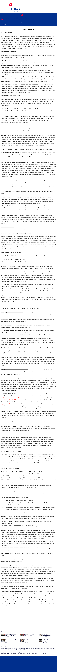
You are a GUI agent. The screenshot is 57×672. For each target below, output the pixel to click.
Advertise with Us (15, 656)
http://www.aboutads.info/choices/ (9, 397)
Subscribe (4, 24)
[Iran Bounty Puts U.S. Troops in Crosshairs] (41, 635)
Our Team (40, 21)
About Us (46, 21)
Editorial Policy (33, 21)
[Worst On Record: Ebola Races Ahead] (3, 640)
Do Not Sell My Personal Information (48, 656)
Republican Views (23, 21)
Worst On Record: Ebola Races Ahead (10, 640)
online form (19, 559)
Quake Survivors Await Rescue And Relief (29, 635)
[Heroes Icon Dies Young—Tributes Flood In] (22, 640)
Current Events (4, 631)
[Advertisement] (19, 618)
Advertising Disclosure (22, 656)
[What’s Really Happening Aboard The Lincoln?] (3, 635)
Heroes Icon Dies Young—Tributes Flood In (29, 640)
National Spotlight (14, 21)
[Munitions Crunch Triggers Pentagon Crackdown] (40, 640)
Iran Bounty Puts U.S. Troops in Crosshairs (47, 635)
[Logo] (8, 20)
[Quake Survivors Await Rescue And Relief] (22, 635)
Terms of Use (39, 656)
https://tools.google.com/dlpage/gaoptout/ (11, 404)
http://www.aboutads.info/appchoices (12, 400)
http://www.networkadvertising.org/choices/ (28, 397)
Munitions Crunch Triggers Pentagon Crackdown (48, 640)
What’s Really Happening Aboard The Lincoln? (10, 635)
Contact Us (29, 656)
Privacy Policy (34, 656)
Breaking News (5, 21)
